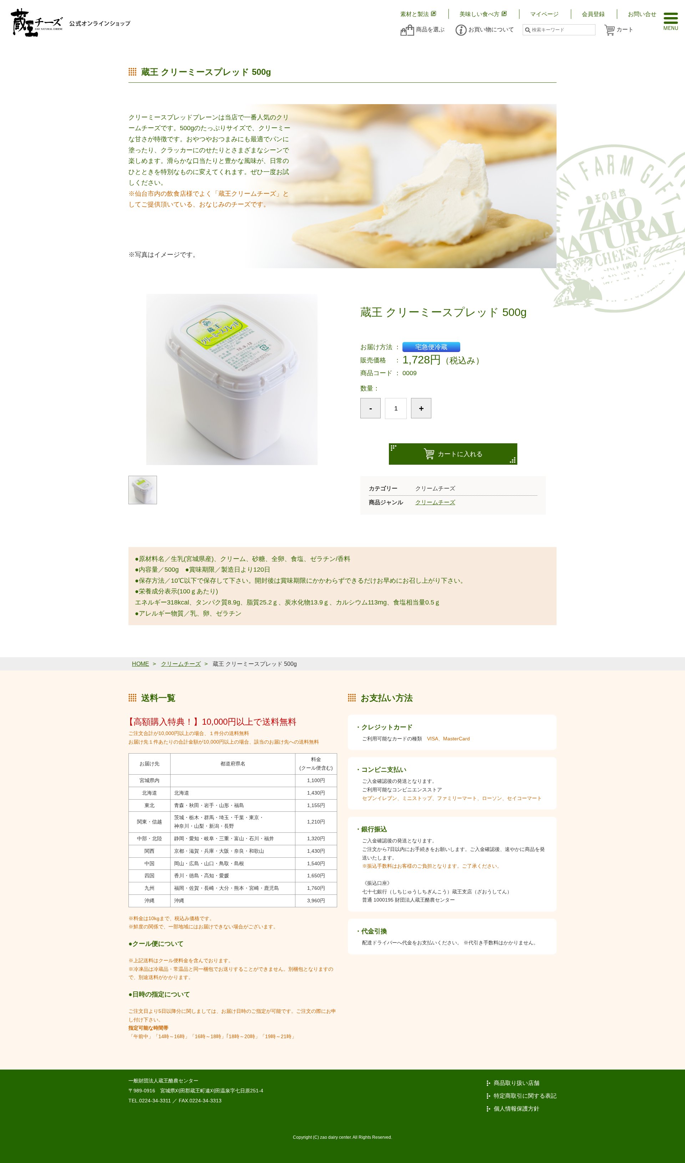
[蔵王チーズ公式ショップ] (71, 22)
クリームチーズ (435, 502)
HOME (140, 664)
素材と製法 (414, 14)
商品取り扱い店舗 (516, 1083)
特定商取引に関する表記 (525, 1096)
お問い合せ (642, 14)
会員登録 (593, 14)
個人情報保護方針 (516, 1109)
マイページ (544, 14)
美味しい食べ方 (479, 14)
